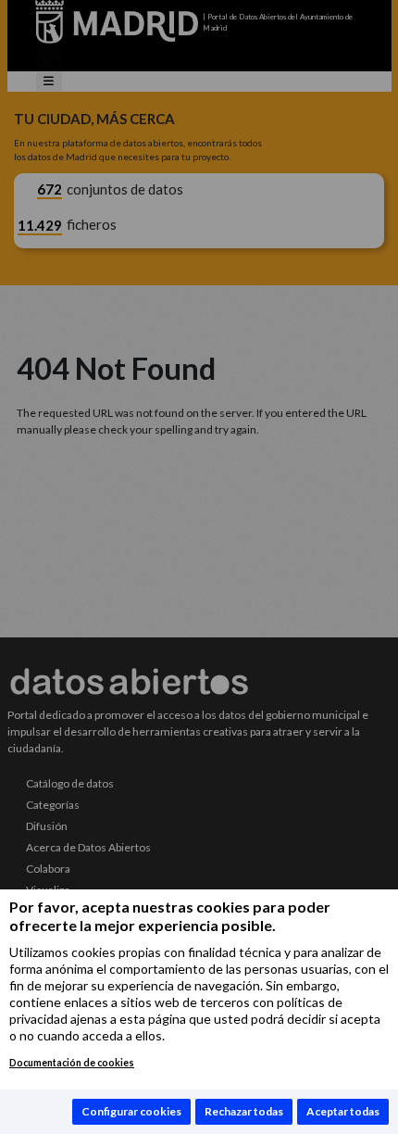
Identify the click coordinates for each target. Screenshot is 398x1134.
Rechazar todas (244, 1111)
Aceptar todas (342, 1111)
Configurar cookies (131, 1111)
